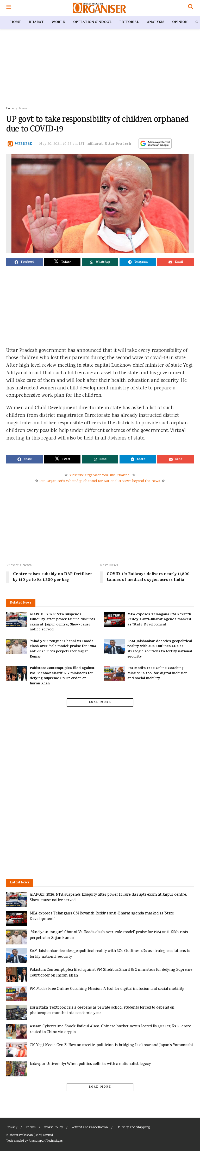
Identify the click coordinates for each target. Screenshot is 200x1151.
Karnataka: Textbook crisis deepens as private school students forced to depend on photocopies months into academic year (102, 1010)
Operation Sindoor (92, 22)
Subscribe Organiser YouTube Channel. (100, 475)
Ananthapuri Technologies (46, 1141)
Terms (30, 1127)
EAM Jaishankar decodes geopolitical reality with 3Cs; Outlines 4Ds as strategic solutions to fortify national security (159, 649)
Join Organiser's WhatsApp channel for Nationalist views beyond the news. (100, 481)
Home (15, 22)
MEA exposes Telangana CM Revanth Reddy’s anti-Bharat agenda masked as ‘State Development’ (159, 620)
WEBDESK (23, 144)
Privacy (11, 1127)
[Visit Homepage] (99, 8)
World (58, 22)
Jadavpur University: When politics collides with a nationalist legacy (90, 1064)
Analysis (155, 22)
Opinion (180, 22)
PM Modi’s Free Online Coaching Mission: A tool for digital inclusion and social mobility (157, 673)
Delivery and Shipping (133, 1127)
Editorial (129, 22)
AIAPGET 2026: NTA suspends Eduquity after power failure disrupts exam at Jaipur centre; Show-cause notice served (62, 622)
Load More (100, 702)
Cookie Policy (53, 1127)
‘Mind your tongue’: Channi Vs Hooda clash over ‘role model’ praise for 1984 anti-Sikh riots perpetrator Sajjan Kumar (63, 649)
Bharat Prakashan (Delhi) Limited (31, 1135)
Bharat (36, 22)
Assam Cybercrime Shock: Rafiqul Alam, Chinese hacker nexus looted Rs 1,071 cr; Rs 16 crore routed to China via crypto (110, 1029)
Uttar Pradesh (118, 144)
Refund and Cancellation (89, 1127)
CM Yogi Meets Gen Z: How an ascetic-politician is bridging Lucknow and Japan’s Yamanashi (111, 1045)
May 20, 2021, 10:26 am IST (62, 144)
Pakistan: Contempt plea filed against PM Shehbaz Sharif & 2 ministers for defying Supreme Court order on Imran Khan (62, 676)
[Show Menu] (8, 8)
